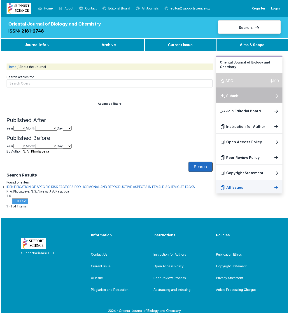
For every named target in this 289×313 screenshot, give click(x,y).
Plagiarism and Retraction (109, 290)
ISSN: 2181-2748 (26, 31)
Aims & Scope (252, 44)
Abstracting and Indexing (172, 290)
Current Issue (180, 44)
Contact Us (99, 254)
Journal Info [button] (35, 44)
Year (10, 128)
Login (275, 8)
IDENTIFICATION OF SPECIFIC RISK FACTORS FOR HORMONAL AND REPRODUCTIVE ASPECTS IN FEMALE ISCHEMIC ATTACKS (101, 187)
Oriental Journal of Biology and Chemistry (54, 24)
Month (30, 128)
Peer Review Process (170, 278)
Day (60, 128)
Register (259, 8)
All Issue (97, 278)
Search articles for (20, 77)
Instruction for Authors (170, 254)
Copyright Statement (231, 266)
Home (12, 67)
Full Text (20, 201)
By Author (14, 151)
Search (200, 166)
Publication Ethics (229, 254)
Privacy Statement (229, 278)
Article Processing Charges (236, 290)
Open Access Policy (169, 266)
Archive (109, 44)
